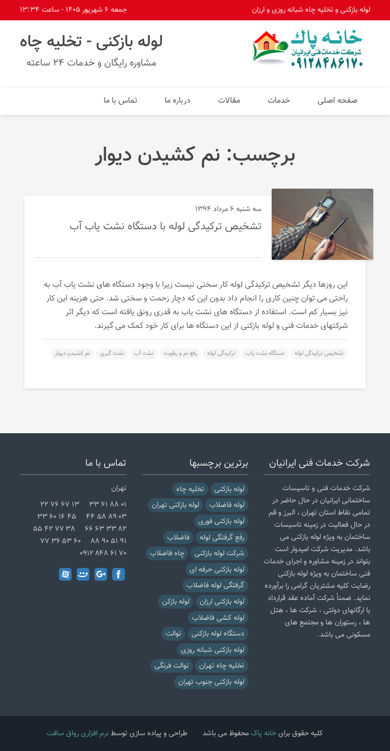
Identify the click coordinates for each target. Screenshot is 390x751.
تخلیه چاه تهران (221, 666)
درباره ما (177, 101)
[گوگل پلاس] (100, 574)
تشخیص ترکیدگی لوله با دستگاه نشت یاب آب (166, 227)
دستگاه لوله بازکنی (217, 634)
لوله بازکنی (229, 489)
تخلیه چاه (190, 489)
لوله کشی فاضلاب (218, 618)
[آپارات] (65, 574)
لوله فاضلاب (226, 505)
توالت (173, 634)
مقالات (229, 101)
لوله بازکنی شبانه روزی (212, 650)
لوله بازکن (175, 602)
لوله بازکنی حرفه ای (216, 570)
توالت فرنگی (171, 666)
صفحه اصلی (337, 101)
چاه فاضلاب (167, 553)
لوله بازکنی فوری (221, 521)
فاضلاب (178, 538)
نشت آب (143, 353)
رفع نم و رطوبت (180, 353)
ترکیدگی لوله (221, 353)
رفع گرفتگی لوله (222, 538)
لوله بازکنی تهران (175, 505)
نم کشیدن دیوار (72, 353)
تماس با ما (120, 101)
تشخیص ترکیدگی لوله (319, 353)
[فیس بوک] (118, 574)
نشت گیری (112, 353)
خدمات (279, 101)
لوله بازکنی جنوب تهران (211, 682)
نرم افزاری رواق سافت (78, 733)
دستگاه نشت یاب (265, 353)
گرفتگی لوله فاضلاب (215, 585)
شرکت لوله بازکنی (219, 553)
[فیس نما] (83, 574)
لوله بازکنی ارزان (222, 602)
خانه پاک (263, 733)
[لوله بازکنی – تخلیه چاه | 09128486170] (309, 48)
